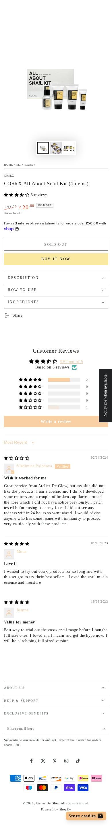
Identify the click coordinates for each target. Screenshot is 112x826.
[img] (17, 458)
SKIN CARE (25, 164)
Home (8, 164)
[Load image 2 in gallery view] (56, 148)
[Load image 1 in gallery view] (43, 148)
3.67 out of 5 (71, 362)
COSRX (9, 175)
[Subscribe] (105, 729)
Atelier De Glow (47, 803)
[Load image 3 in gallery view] (69, 148)
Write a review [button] (56, 421)
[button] (17, 195)
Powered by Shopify (56, 809)
